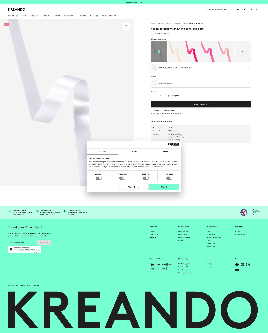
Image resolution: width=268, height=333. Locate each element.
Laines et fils (154, 234)
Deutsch (209, 264)
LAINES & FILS (35, 15)
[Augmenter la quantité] (168, 95)
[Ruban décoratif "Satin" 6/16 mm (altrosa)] (226, 51)
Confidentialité (183, 267)
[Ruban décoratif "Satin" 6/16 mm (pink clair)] (209, 51)
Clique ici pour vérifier (27, 250)
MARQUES (83, 15)
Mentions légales (184, 264)
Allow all (164, 187)
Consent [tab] (102, 151)
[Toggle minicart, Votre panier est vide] (257, 9)
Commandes (182, 234)
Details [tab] (134, 151)
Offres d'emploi (240, 234)
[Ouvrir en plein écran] (67, 102)
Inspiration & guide (109, 15)
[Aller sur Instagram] (248, 264)
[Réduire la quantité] (152, 95)
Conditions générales (185, 270)
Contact (209, 231)
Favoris (180, 240)
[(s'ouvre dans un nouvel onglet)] (243, 212)
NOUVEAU (11, 15)
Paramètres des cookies (186, 273)
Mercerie (153, 237)
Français (210, 267)
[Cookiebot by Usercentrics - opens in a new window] (170, 144)
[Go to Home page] (16, 9)
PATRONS (57, 15)
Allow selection (133, 187)
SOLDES (92, 15)
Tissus (152, 231)
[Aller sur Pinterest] (242, 264)
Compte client (183, 231)
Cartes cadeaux (212, 243)
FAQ (208, 240)
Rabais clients (211, 246)
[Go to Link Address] (134, 2)
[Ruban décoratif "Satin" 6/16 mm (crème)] (176, 51)
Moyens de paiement (214, 237)
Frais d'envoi (211, 234)
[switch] (122, 178)
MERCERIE (46, 15)
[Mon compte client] (244, 9)
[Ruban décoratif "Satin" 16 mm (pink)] (192, 51)
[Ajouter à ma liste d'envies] (126, 26)
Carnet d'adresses (184, 237)
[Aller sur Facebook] (237, 264)
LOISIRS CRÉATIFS (69, 15)
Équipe (237, 231)
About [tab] (165, 151)
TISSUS (24, 15)
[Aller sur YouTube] (237, 270)
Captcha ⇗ (35, 252)
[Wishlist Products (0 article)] (250, 9)
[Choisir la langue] (238, 9)
